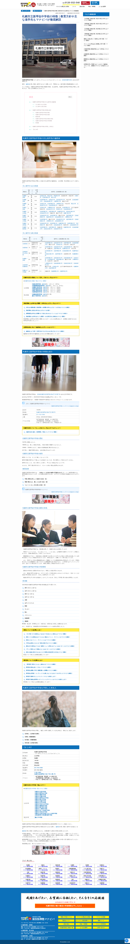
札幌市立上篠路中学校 (41, 808)
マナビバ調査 (26, 866)
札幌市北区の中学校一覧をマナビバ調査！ (36, 788)
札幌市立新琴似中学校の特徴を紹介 (42, 110)
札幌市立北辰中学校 (40, 791)
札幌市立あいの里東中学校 (42, 810)
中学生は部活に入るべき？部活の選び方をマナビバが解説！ (42, 643)
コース (74, 6)
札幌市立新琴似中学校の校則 (43, 114)
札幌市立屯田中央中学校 (42, 804)
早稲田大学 (57, 196)
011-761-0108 (40, 414)
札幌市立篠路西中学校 (41, 805)
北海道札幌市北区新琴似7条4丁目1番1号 (48, 394)
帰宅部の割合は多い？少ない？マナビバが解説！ (39, 667)
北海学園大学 (46, 197)
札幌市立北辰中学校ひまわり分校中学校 (46, 813)
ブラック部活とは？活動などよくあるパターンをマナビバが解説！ (43, 649)
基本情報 (31, 866)
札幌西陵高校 (24, 228)
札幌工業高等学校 (37, 290)
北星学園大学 (52, 211)
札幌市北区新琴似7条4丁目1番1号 (46, 412)
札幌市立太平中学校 (40, 802)
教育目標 (38, 116)
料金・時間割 (91, 6)
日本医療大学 (48, 251)
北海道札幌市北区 (67, 80)
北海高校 (25, 243)
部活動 (37, 122)
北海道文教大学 (70, 211)
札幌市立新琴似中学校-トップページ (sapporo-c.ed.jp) (65, 406)
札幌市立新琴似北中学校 (42, 798)
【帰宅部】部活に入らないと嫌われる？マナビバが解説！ (41, 664)
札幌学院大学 (61, 211)
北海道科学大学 (60, 199)
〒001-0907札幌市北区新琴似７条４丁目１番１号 (45, 773)
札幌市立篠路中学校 (40, 794)
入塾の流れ (82, 6)
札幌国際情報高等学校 (38, 285)
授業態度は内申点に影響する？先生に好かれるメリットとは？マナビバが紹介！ (47, 313)
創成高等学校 (38, 294)
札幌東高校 (24, 200)
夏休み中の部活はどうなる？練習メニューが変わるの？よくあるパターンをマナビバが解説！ (50, 646)
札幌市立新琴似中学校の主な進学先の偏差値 (44, 102)
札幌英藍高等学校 (37, 292)
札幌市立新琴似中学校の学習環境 (44, 120)
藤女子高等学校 (36, 296)
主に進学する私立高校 (41, 106)
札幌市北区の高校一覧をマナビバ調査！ (36, 281)
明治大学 (49, 196)
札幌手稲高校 (24, 216)
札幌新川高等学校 (37, 287)
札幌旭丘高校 (24, 212)
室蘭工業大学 (67, 213)
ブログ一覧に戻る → (28, 860)
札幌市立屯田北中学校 (41, 812)
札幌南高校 (24, 196)
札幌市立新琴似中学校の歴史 (43, 112)
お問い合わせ (101, 927)
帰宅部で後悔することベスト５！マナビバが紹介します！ (41, 676)
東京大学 (53, 197)
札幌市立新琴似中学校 (41, 793)
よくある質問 (102, 6)
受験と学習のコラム (66, 917)
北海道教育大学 (59, 217)
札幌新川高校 (24, 220)
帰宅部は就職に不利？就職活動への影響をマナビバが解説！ (42, 670)
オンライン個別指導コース (83, 920)
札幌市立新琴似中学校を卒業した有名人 (43, 126)
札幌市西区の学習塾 (43, 918)
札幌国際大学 (55, 271)
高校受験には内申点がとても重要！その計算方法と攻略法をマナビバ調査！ (46, 316)
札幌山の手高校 (25, 271)
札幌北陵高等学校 (37, 289)
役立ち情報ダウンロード (95, 3)
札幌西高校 (24, 204)
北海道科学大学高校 (25, 253)
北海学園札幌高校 (25, 265)
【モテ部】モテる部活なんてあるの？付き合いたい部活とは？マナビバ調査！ (46, 634)
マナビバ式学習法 (101, 924)
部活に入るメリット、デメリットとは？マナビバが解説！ (41, 640)
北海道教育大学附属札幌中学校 (43, 815)
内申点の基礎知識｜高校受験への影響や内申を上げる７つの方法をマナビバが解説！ (48, 307)
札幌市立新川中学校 (40, 799)
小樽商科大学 (57, 201)
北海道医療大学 (48, 201)
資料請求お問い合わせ (85, 3)
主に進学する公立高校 (41, 104)
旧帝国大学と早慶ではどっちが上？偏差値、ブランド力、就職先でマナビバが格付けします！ (96, 65)
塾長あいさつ (66, 920)
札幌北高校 (24, 208)
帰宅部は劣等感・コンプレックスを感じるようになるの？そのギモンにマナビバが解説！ (49, 673)
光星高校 (25, 247)
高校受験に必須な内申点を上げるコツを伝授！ (38, 310)
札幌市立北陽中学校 (40, 796)
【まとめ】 (36, 129)
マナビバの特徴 (101, 917)
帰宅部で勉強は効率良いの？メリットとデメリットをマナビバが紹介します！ (46, 679)
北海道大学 (43, 196)
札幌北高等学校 (36, 284)
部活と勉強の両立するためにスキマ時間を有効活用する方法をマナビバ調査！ (46, 652)
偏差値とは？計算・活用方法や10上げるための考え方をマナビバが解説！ (45, 331)
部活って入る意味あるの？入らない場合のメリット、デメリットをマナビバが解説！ (48, 637)
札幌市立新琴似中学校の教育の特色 (44, 118)
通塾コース (101, 920)
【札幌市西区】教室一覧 (66, 927)
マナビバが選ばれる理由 (62, 6)
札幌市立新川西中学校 (41, 807)
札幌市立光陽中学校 (40, 801)
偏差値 (28, 84)
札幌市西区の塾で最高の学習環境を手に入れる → (65, 906)
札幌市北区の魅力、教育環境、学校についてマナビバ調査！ (42, 432)
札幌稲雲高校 (24, 224)
